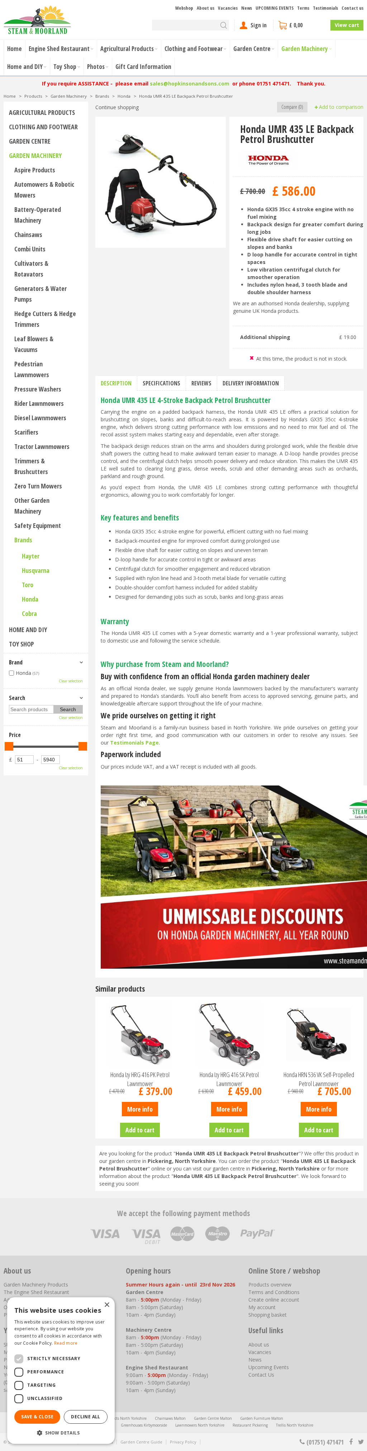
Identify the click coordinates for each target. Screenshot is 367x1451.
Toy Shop (21, 644)
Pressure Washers (37, 389)
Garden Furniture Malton (261, 1418)
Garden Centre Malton (213, 1418)
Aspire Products (34, 170)
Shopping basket (267, 1314)
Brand (16, 662)
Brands (23, 540)
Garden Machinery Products (36, 1284)
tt (360, 1442)
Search (17, 697)
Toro (27, 584)
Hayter (30, 556)
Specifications (161, 383)
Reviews (201, 383)
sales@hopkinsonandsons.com (189, 83)
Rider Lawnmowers (39, 403)
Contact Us (261, 1374)
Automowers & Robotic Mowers (44, 189)
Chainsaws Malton (170, 1418)
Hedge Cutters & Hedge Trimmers (45, 319)
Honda (30, 599)
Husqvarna (35, 570)
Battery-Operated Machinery (37, 214)
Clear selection (71, 681)
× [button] (106, 1305)
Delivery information (251, 383)
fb (351, 1442)
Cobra (29, 613)
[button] (61, 1432)
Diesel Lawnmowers (40, 417)
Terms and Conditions (274, 1292)
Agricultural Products (42, 112)
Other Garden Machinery (31, 505)
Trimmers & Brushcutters (31, 466)
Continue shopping (117, 107)
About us (258, 1344)
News (255, 1359)
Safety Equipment (37, 525)
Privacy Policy (183, 1442)
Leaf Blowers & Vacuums (33, 344)
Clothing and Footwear (43, 126)
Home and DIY (28, 629)
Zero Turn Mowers (38, 486)
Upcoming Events (268, 1367)
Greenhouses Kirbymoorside (144, 1425)
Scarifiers (26, 432)
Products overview (269, 1284)
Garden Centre (30, 141)
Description (116, 383)
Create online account (273, 1299)
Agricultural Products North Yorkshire (115, 1418)
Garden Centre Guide (141, 1442)
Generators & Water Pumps (40, 293)
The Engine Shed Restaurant (36, 1292)
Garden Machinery (35, 155)
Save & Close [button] (37, 1417)
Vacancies (259, 1352)
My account (262, 1307)
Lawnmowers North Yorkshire (199, 1425)
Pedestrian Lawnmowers (31, 369)
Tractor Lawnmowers (42, 446)
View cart (347, 25)
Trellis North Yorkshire (294, 1425)
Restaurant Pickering (250, 1425)
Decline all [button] (85, 1417)
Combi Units (30, 249)
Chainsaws (28, 234)
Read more (66, 1343)
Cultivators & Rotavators (31, 268)
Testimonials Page (134, 742)
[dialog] (61, 1370)
